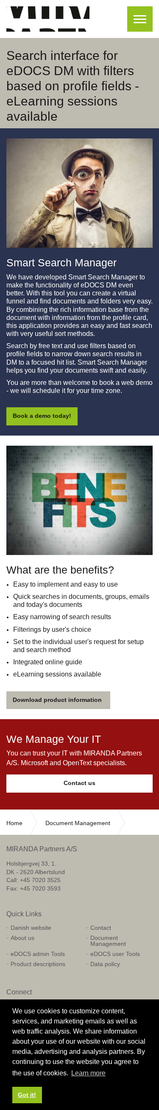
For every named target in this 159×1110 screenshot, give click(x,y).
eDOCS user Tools (115, 954)
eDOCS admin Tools (38, 954)
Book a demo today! (42, 415)
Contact (100, 928)
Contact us (79, 783)
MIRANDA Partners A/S (47, 19)
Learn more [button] (88, 1073)
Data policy (105, 964)
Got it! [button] (27, 1094)
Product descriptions (38, 964)
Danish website (31, 928)
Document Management (108, 941)
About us (22, 938)
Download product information (57, 699)
